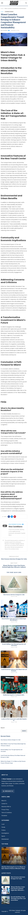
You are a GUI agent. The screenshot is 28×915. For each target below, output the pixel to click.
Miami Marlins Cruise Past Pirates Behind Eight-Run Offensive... (14, 619)
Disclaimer (4, 815)
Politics (3, 830)
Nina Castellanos (4, 30)
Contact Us (4, 803)
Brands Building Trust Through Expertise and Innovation (14, 645)
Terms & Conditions (6, 812)
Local (2, 11)
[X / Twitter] (12, 516)
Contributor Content (9, 11)
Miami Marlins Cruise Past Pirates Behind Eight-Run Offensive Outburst (13, 744)
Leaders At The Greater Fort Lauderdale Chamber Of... (14, 719)
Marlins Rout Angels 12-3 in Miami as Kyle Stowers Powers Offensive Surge (13, 762)
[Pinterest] (15, 516)
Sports (3, 836)
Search (3, 727)
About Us (3, 800)
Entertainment (5, 839)
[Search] (26, 3)
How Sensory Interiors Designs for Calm (14, 594)
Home (2, 8)
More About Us (9, 791)
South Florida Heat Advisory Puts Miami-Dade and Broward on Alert (13, 756)
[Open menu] (2, 3)
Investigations (5, 833)
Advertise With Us (6, 806)
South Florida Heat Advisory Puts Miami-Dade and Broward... (14, 670)
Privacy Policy (5, 809)
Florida (3, 827)
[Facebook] (9, 516)
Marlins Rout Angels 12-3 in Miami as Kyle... (14, 695)
